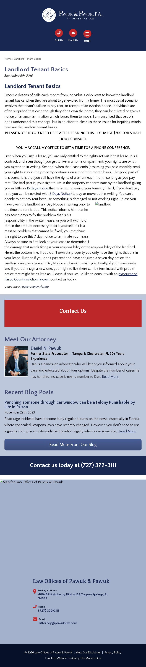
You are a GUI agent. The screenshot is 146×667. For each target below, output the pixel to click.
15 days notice (37, 188)
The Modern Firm (90, 658)
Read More (110, 377)
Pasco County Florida (34, 286)
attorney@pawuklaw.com (58, 623)
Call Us (59, 40)
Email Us (73, 40)
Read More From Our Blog (73, 444)
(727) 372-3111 (98, 465)
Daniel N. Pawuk (46, 348)
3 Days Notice (60, 194)
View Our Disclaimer (88, 652)
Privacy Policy (113, 652)
